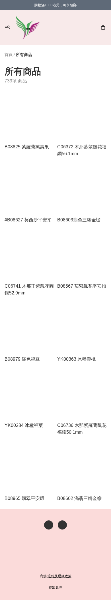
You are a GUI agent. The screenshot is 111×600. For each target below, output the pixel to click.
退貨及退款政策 (59, 576)
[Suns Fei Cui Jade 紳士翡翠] (27, 27)
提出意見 (55, 587)
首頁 (9, 54)
